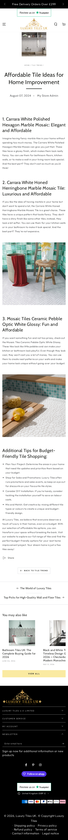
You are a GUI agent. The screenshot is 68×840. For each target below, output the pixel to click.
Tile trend (37, 65)
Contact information (25, 833)
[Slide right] (63, 4)
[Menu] (4, 24)
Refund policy (23, 829)
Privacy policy (47, 825)
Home (27, 65)
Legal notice (50, 833)
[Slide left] (5, 4)
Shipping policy (24, 825)
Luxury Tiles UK (26, 816)
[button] (56, 24)
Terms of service (46, 829)
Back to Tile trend (36, 570)
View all (34, 673)
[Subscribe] (64, 743)
